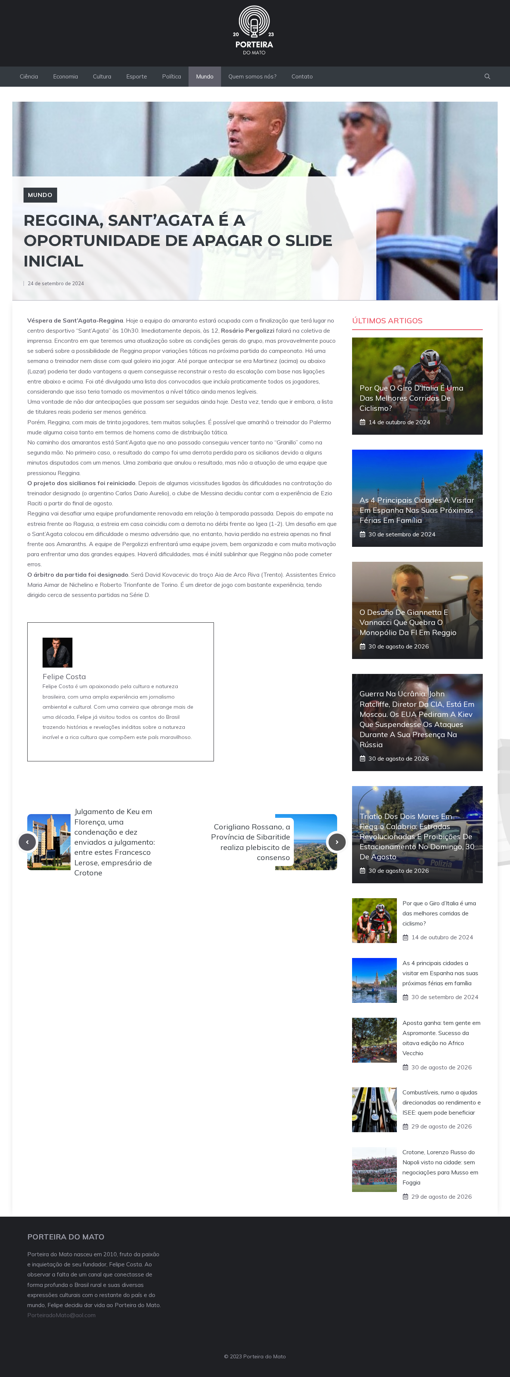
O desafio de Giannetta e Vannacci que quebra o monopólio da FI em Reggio (408, 622)
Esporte (136, 76)
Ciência (29, 76)
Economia (65, 76)
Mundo (205, 76)
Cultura (102, 76)
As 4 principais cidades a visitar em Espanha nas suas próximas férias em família (417, 510)
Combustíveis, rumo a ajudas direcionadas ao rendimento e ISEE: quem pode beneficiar (441, 1102)
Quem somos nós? (252, 76)
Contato (302, 76)
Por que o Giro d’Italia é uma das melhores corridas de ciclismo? (411, 398)
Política (171, 76)
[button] (487, 77)
